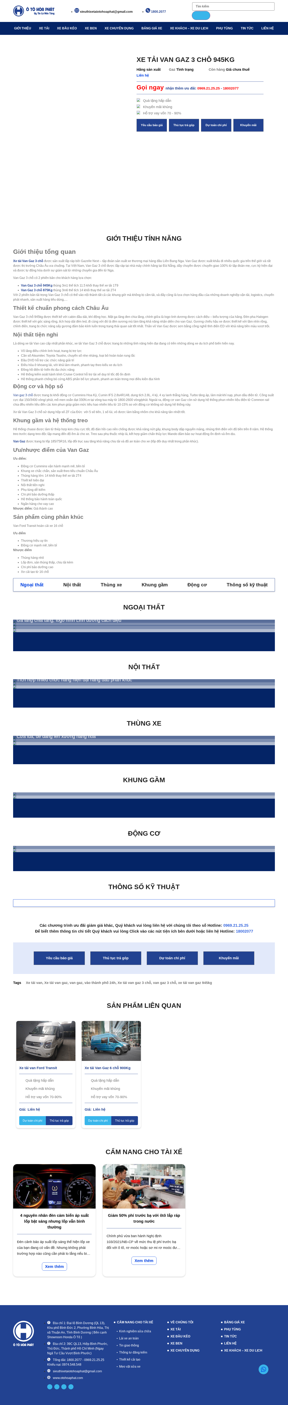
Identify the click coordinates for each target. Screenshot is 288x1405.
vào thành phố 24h (100, 983)
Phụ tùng (224, 28)
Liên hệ (267, 28)
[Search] (201, 15)
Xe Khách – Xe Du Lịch (189, 28)
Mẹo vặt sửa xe (129, 1366)
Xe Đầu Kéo (67, 28)
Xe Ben (91, 28)
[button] (152, 125)
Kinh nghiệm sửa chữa (135, 1331)
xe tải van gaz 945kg (195, 983)
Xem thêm (54, 1266)
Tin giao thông (129, 1345)
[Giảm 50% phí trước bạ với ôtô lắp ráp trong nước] (144, 1186)
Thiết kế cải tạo (129, 1359)
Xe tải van (34, 983)
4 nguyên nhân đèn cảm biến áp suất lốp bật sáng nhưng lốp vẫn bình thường (54, 1221)
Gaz (172, 69)
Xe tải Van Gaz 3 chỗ (28, 261)
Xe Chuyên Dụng (119, 28)
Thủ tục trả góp (59, 1120)
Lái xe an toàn (129, 1338)
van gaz (76, 983)
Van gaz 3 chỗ (23, 395)
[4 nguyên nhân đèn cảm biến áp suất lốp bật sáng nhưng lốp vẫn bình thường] (54, 1186)
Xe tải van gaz (56, 983)
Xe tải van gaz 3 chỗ (134, 983)
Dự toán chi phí (32, 1120)
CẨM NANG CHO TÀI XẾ (135, 1322)
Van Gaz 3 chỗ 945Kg (37, 285)
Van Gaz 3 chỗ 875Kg (37, 290)
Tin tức (247, 28)
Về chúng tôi (181, 1322)
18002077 (244, 931)
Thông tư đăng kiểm (133, 1352)
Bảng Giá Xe (151, 28)
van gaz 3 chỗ (164, 983)
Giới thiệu (22, 28)
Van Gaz (19, 441)
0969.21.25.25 (235, 925)
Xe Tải (44, 28)
